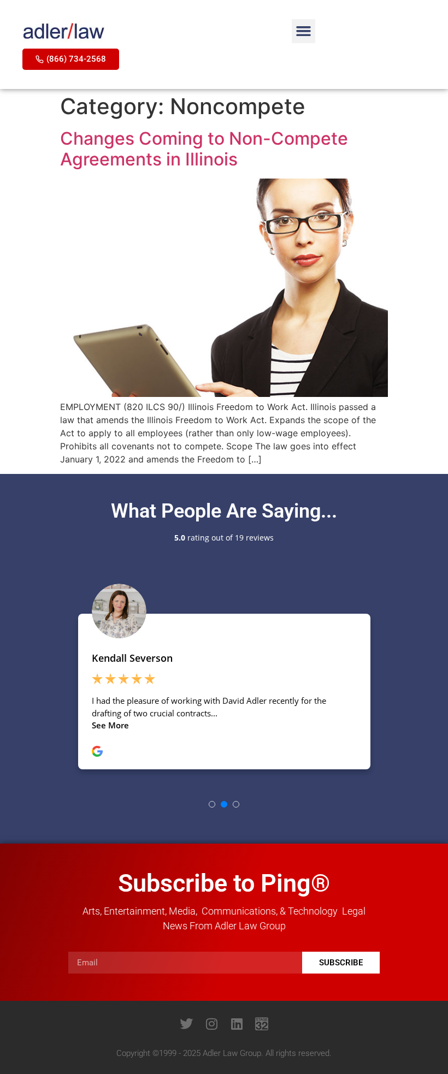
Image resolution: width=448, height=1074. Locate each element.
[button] (304, 31)
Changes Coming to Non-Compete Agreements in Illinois (204, 149)
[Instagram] (211, 1023)
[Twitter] (186, 1023)
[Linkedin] (236, 1023)
